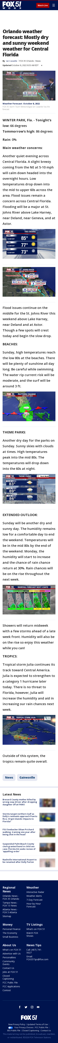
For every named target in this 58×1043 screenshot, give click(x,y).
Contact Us (8, 968)
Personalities (9, 957)
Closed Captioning (8, 977)
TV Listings (34, 924)
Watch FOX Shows (32, 934)
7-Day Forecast (34, 899)
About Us (9, 945)
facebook (19, 1007)
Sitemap (7, 916)
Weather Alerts (34, 895)
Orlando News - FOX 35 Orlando (11, 897)
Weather (32, 887)
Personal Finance (11, 929)
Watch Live (43, 5)
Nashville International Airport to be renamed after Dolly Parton (20, 861)
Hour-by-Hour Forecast (33, 905)
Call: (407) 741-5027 (34, 951)
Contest (7, 990)
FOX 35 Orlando (26, 61)
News (38, 61)
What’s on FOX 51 (35, 929)
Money (7, 924)
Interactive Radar (35, 892)
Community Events (9, 963)
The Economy (10, 932)
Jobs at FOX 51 (10, 971)
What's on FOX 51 (12, 949)
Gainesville (27, 777)
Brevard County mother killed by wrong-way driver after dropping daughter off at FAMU (20, 802)
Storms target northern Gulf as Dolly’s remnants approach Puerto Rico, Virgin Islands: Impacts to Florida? (20, 817)
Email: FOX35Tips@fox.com (37, 958)
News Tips (33, 945)
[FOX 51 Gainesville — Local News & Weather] (12, 5)
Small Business (10, 936)
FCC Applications (11, 986)
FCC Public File (10, 982)
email (38, 1007)
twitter (26, 1007)
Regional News (9, 889)
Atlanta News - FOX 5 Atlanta (10, 911)
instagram (32, 1007)
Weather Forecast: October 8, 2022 (21, 103)
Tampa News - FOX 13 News (10, 904)
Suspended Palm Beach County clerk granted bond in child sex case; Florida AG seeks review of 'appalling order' (19, 847)
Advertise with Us (12, 953)
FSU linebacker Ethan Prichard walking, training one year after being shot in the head (19, 832)
